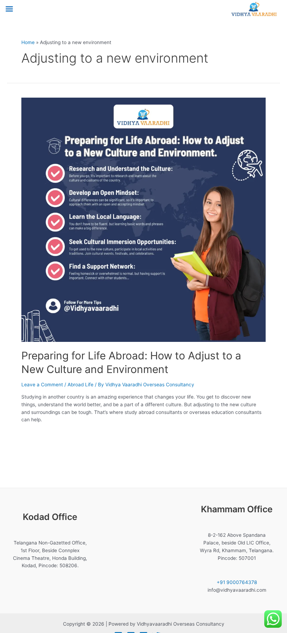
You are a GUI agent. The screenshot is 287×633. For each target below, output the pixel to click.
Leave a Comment (42, 384)
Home (28, 42)
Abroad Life (80, 384)
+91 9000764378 (237, 582)
